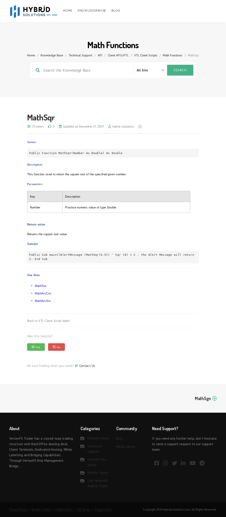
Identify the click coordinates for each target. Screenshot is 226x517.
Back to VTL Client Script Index (48, 320)
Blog (115, 10)
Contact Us (87, 366)
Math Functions (172, 55)
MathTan (40, 286)
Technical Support (80, 55)
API (100, 55)
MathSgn (203, 398)
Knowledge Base (52, 55)
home (31, 55)
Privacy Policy (18, 509)
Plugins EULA (103, 509)
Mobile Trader (98, 473)
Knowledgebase (92, 10)
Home (67, 10)
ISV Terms (83, 509)
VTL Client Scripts (145, 55)
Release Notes (98, 438)
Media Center (126, 447)
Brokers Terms (41, 509)
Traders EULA (64, 509)
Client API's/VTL (118, 55)
